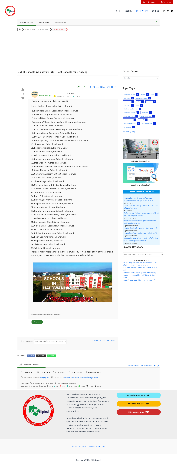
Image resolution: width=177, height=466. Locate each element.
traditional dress (128, 120)
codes (137, 105)
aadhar (138, 102)
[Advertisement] (88, 51)
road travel (127, 98)
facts (152, 94)
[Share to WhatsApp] (115, 87)
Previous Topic (99, 340)
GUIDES (155, 11)
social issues (145, 112)
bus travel (149, 102)
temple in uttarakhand (130, 123)
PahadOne (43, 95)
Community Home (26, 22)
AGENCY (128, 11)
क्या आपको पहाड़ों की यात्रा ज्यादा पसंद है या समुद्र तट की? (81, 378)
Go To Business (60, 22)
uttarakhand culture (141, 98)
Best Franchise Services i (130, 109)
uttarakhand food (147, 123)
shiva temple (127, 127)
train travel (127, 105)
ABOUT (74, 446)
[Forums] (20, 29)
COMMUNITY (142, 11)
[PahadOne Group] (172, 11)
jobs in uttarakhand (146, 116)
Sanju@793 (44, 378)
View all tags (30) (129, 132)
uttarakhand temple (129, 116)
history (143, 94)
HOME (118, 11)
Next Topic (111, 340)
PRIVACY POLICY (94, 446)
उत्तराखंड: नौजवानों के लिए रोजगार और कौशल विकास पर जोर (141, 228)
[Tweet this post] (113, 87)
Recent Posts (44, 22)
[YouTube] (168, 11)
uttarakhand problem (129, 112)
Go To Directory (149, 2)
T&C (103, 446)
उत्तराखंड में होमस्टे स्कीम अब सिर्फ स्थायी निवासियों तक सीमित (141, 233)
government (127, 102)
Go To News (166, 2)
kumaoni (141, 120)
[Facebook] (164, 11)
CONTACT (82, 446)
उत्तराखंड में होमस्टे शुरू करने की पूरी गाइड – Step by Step (139, 273)
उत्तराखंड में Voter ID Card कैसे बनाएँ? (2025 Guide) (139, 280)
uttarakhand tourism (129, 94)
